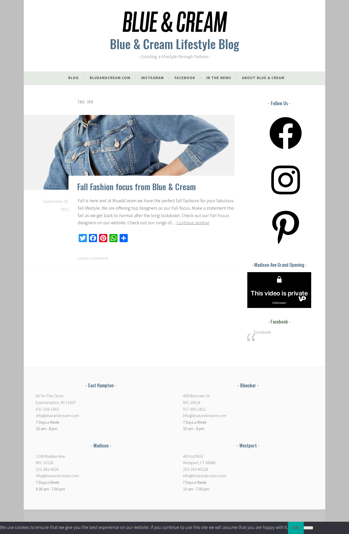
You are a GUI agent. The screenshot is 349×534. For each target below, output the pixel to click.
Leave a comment (93, 258)
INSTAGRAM (152, 77)
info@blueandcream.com (57, 415)
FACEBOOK (185, 77)
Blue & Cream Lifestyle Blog (174, 44)
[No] (308, 527)
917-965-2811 (194, 409)
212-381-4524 (47, 469)
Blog (73, 77)
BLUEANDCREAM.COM (110, 77)
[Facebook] (285, 150)
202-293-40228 (195, 469)
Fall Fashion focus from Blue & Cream (136, 186)
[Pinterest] (285, 244)
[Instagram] (285, 197)
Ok (296, 527)
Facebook (279, 321)
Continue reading (193, 223)
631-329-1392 (47, 409)
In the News (218, 77)
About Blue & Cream (263, 77)
